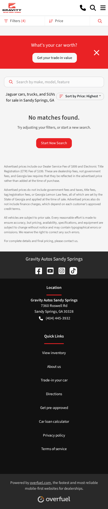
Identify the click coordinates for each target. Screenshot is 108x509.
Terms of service (54, 449)
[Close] (96, 52)
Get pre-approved (54, 407)
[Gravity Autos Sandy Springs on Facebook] (36, 270)
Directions (54, 394)
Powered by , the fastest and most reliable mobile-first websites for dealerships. (54, 485)
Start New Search (54, 143)
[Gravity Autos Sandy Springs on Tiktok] (71, 270)
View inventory (54, 353)
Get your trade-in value (54, 57)
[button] (83, 8)
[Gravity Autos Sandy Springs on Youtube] (48, 270)
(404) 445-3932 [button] (58, 318)
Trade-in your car (54, 380)
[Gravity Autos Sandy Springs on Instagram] (60, 270)
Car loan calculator (54, 421)
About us (54, 366)
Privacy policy (54, 435)
